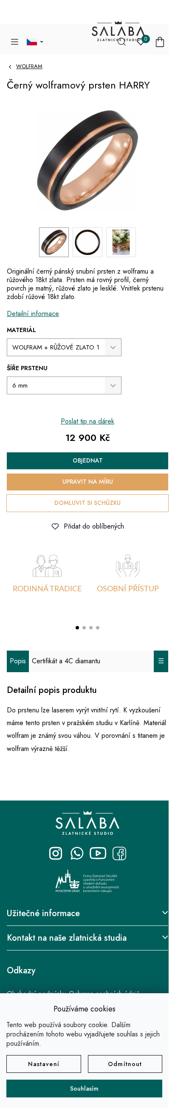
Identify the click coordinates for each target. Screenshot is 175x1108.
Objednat (88, 460)
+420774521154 (76, 853)
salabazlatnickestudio (55, 853)
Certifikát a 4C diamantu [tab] (66, 661)
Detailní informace (33, 314)
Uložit (21, 524)
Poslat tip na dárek (87, 421)
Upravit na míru (87, 481)
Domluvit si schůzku (87, 503)
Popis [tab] (18, 661)
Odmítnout (125, 1064)
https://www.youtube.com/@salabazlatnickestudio (98, 853)
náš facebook (119, 853)
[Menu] (15, 41)
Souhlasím (84, 1088)
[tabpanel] (47, 582)
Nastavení (43, 1064)
